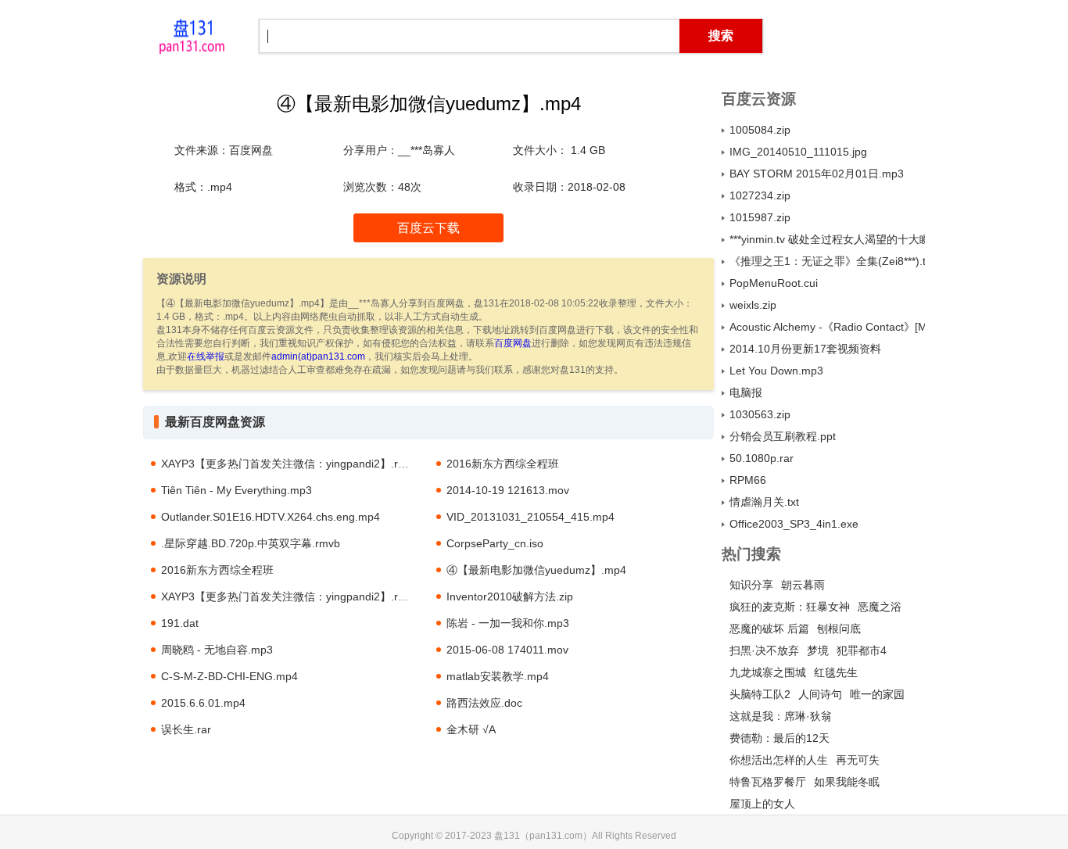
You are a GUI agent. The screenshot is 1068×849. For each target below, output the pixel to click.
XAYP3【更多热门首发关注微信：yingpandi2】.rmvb (290, 463)
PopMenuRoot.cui (773, 283)
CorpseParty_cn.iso (494, 543)
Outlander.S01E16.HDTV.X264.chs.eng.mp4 (270, 516)
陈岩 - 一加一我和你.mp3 (507, 623)
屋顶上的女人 (762, 803)
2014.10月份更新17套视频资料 (805, 348)
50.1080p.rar (761, 458)
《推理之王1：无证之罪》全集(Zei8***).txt (827, 261)
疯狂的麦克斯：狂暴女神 (789, 606)
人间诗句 (820, 694)
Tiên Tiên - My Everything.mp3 (236, 490)
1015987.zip (759, 217)
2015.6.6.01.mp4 (203, 703)
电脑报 (745, 392)
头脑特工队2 (759, 694)
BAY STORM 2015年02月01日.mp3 (816, 173)
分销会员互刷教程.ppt (782, 436)
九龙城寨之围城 (767, 672)
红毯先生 (836, 672)
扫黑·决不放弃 (764, 650)
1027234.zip (759, 195)
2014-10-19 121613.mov (507, 490)
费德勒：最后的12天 (779, 738)
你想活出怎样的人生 (778, 760)
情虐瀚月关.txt (764, 502)
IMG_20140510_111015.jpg (798, 151)
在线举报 (205, 356)
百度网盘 (513, 343)
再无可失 (858, 760)
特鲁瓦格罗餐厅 (767, 782)
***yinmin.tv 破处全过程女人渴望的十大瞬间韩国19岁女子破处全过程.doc (827, 239)
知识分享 (751, 585)
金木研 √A (471, 729)
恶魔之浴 (879, 606)
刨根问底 (839, 628)
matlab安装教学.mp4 (497, 676)
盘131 (191, 35)
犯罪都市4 (862, 650)
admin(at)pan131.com (318, 356)
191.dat (180, 623)
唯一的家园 (877, 694)
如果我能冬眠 (847, 782)
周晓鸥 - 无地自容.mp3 (217, 649)
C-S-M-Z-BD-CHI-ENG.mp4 (229, 676)
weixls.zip (752, 305)
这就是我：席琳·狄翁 (780, 716)
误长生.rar (186, 729)
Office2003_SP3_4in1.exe (793, 524)
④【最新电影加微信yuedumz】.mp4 (536, 570)
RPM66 (747, 480)
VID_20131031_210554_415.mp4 (530, 516)
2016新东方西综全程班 (502, 463)
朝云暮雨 (803, 585)
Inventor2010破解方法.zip (509, 596)
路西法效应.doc (484, 703)
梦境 (818, 650)
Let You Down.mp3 (776, 370)
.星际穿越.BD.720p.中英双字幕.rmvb (250, 543)
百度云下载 (428, 228)
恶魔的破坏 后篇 (769, 628)
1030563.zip (759, 414)
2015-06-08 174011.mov (507, 649)
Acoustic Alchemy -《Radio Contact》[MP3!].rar (827, 327)
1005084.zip (759, 130)
